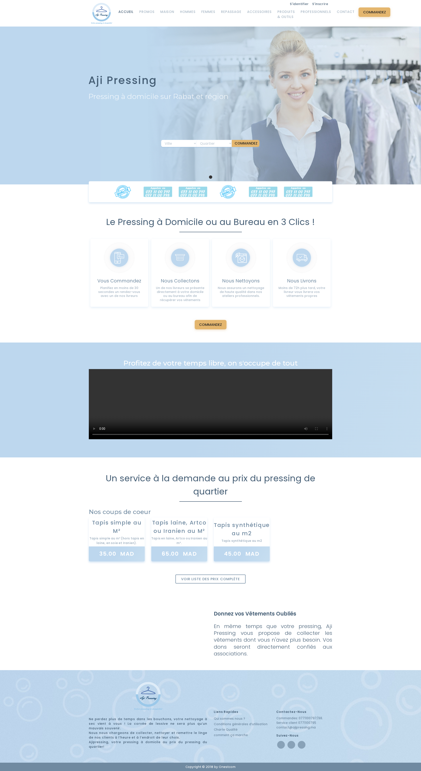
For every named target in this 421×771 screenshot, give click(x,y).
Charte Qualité (225, 729)
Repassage (231, 11)
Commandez (374, 12)
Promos (146, 11)
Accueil (126, 11)
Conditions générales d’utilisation (241, 724)
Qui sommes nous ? (229, 718)
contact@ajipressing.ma (296, 727)
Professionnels (316, 11)
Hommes (187, 11)
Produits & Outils (286, 14)
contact (346, 11)
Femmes (208, 11)
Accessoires (259, 11)
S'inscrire (320, 4)
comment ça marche (231, 735)
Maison (167, 11)
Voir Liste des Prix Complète (210, 579)
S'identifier (299, 4)
